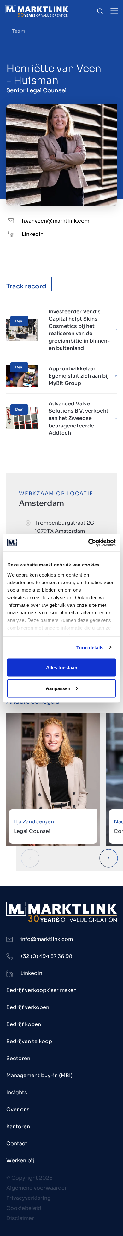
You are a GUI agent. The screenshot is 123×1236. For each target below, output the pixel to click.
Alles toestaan (61, 667)
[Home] (36, 11)
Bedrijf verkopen (27, 1007)
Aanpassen (58, 688)
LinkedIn (33, 234)
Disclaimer (20, 1218)
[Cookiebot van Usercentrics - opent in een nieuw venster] (88, 542)
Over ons (18, 1109)
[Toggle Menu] (114, 11)
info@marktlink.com (46, 939)
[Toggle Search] (100, 11)
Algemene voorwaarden (37, 1188)
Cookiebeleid (23, 1208)
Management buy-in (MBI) (39, 1075)
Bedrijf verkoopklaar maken (41, 990)
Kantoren (18, 1126)
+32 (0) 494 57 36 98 (46, 956)
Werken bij (20, 1160)
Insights (16, 1092)
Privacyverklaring (28, 1198)
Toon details (89, 647)
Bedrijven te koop (29, 1041)
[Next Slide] (108, 858)
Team (18, 31)
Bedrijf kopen (23, 1024)
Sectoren (18, 1058)
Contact (16, 1143)
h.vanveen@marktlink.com (55, 221)
